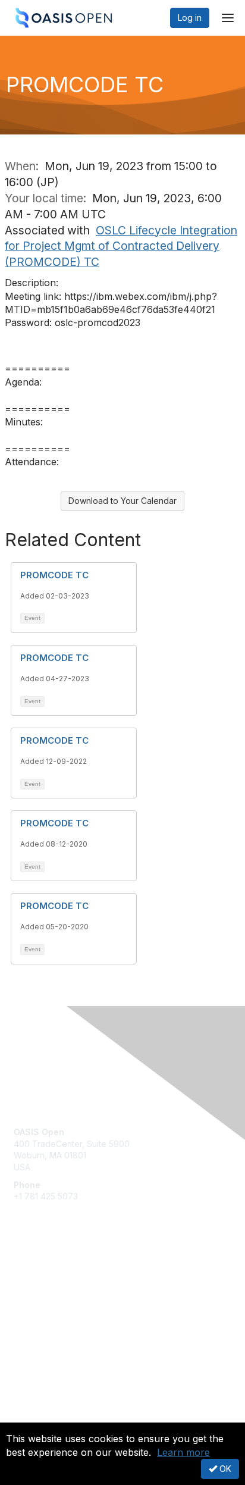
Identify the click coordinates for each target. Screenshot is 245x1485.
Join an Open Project (55, 1292)
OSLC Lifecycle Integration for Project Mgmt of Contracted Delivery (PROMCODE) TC (121, 246)
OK (224, 1469)
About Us (31, 1417)
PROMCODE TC (54, 575)
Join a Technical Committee (68, 1310)
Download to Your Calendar (122, 501)
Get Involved (39, 1275)
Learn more (183, 1452)
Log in (190, 17)
